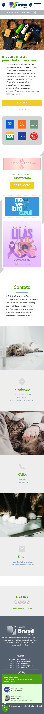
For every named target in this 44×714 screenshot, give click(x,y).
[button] (3, 5)
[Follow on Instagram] (20, 602)
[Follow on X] (24, 602)
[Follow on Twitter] (28, 602)
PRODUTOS (12, 12)
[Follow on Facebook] (16, 602)
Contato (26, 12)
